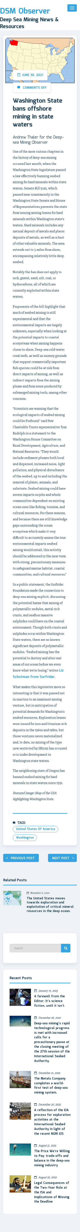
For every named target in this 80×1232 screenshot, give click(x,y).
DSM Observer (25, 11)
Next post (60, 858)
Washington (25, 837)
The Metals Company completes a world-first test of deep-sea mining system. (51, 1085)
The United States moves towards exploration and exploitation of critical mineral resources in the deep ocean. (50, 905)
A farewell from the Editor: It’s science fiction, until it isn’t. (49, 1001)
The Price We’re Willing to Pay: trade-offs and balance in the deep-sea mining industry (52, 1158)
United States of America (35, 829)
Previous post (23, 858)
